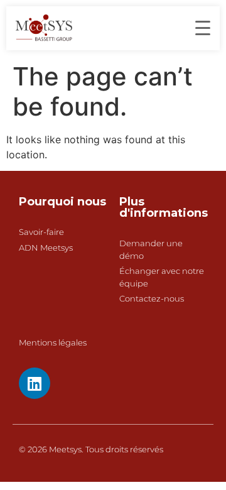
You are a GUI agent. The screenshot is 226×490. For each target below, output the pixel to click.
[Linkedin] (34, 383)
